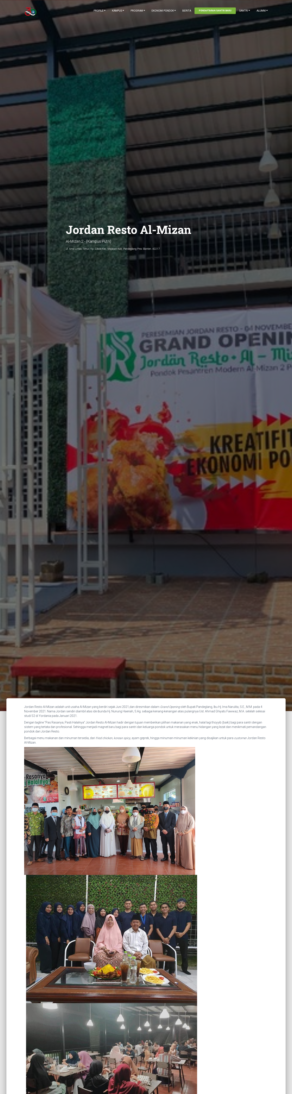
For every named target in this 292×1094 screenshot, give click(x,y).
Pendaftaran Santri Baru (215, 10)
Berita (186, 10)
